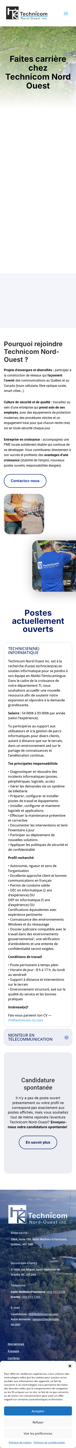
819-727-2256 (56, 1291)
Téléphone (18, 1285)
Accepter (38, 1411)
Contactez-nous (25, 481)
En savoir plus (38, 1142)
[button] (70, 1366)
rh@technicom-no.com (25, 1020)
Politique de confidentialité (49, 1442)
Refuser (38, 1422)
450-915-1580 (31, 1297)
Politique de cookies (20, 1442)
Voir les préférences (38, 1433)
